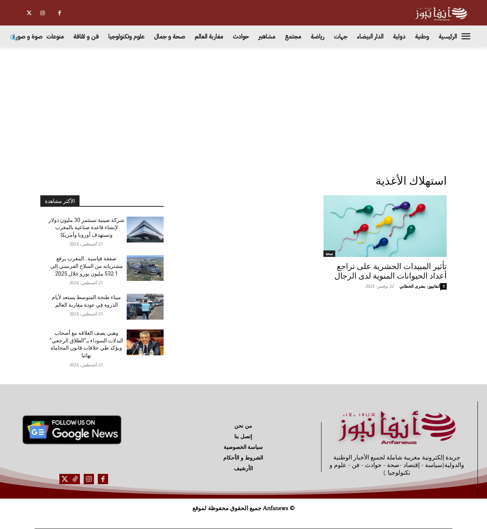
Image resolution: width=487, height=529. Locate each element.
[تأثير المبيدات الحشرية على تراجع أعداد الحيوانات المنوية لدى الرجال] (385, 226)
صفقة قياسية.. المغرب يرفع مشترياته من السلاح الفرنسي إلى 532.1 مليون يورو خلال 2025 (86, 265)
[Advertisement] (243, 104)
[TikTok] (75, 479)
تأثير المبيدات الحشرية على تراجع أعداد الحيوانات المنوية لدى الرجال (390, 271)
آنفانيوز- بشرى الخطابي (419, 286)
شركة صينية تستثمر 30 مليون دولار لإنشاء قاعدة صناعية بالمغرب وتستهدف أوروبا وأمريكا (86, 227)
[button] (13, 38)
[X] (29, 13)
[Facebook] (59, 13)
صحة (329, 253)
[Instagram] (42, 13)
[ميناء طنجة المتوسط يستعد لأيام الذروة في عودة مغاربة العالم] (145, 307)
